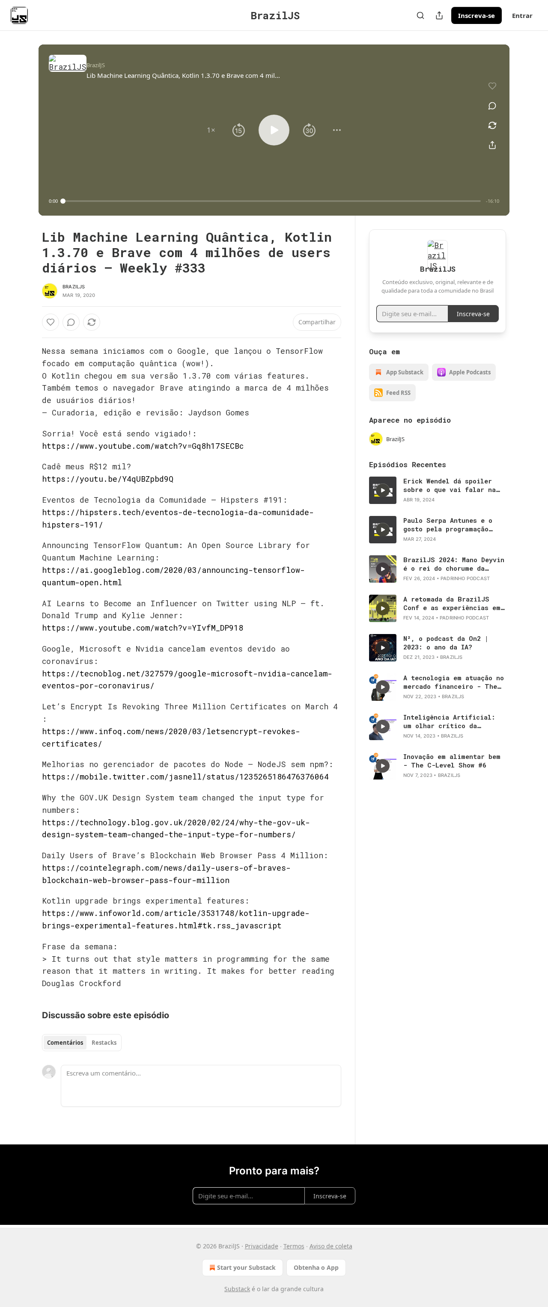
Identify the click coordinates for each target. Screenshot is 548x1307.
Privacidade (261, 1246)
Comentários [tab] (65, 1042)
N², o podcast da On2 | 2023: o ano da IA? (445, 642)
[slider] (272, 201)
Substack (237, 1289)
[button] (211, 130)
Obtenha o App (316, 1267)
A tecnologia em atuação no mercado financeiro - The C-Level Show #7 (453, 682)
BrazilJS (74, 287)
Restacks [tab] (104, 1042)
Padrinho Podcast (465, 578)
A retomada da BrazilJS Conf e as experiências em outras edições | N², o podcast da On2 (451, 603)
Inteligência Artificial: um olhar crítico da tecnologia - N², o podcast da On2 (453, 721)
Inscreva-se (476, 15)
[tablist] (82, 1042)
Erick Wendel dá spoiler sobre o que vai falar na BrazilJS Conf (449, 485)
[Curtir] (50, 322)
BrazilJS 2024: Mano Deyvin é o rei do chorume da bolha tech (453, 563)
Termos (293, 1246)
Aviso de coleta (331, 1246)
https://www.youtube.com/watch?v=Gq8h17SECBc (143, 446)
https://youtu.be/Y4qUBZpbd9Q (107, 479)
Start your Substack (246, 1267)
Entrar (522, 15)
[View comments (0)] (492, 105)
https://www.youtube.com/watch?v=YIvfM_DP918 (142, 627)
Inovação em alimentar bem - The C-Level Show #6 (451, 760)
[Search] (420, 15)
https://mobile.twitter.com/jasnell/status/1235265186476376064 (185, 776)
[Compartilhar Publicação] (439, 15)
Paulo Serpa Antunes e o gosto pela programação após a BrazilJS (447, 524)
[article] (437, 490)
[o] (383, 490)
